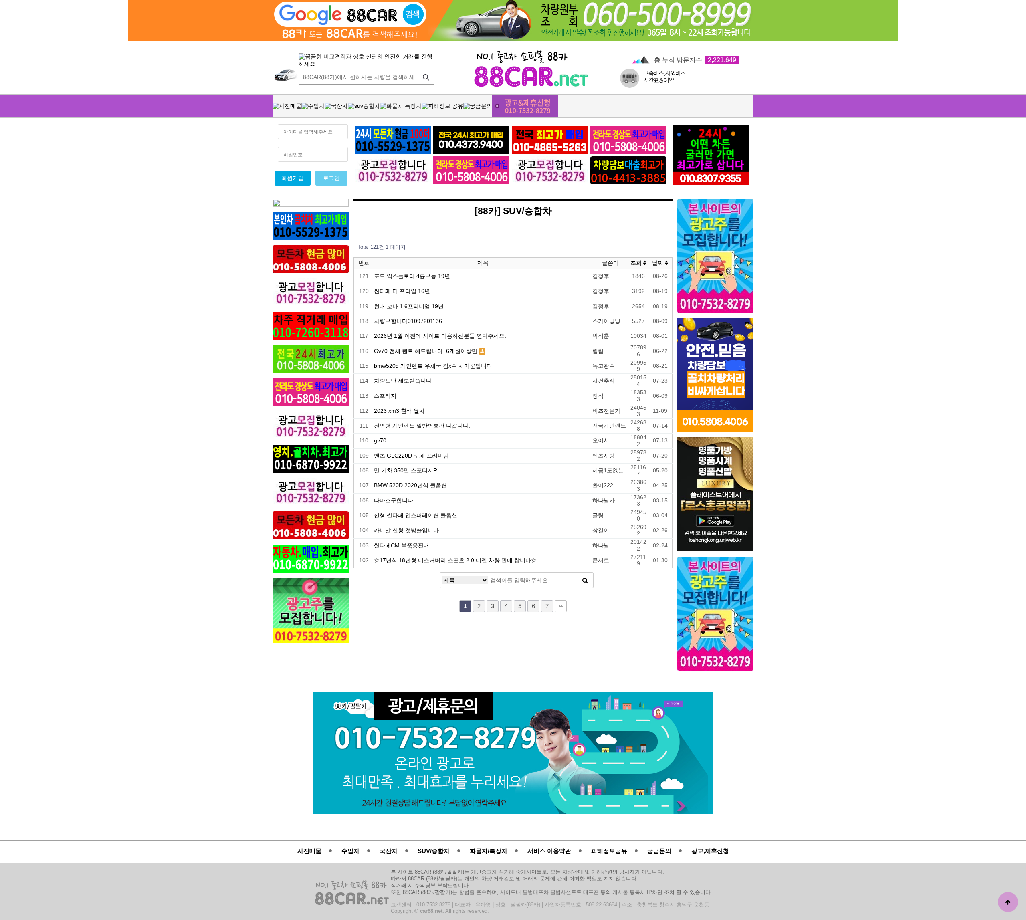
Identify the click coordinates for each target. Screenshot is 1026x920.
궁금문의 (659, 850)
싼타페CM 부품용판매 (401, 546)
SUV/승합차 (434, 850)
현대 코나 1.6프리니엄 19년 (409, 306)
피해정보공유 (609, 850)
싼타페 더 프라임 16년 (402, 291)
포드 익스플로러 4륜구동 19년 (412, 276)
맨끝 (561, 606)
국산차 (389, 850)
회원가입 (292, 178)
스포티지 (385, 396)
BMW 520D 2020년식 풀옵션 (410, 485)
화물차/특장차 (488, 850)
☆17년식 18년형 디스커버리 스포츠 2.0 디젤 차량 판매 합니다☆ (455, 560)
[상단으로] (1008, 902)
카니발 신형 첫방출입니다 (406, 530)
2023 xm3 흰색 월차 (399, 411)
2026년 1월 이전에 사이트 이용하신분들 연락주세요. (440, 336)
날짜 (658, 263)
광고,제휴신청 (710, 850)
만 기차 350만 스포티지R (405, 471)
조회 (636, 263)
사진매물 (309, 850)
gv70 (380, 441)
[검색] (424, 77)
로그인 (331, 178)
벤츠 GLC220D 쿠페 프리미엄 (411, 456)
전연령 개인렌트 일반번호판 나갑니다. (422, 426)
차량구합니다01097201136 (408, 321)
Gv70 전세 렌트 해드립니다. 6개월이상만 (426, 351)
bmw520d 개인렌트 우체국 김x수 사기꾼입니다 (433, 366)
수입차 (350, 850)
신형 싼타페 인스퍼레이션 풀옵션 (415, 515)
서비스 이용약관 (549, 850)
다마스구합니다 (393, 501)
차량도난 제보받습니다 (403, 381)
